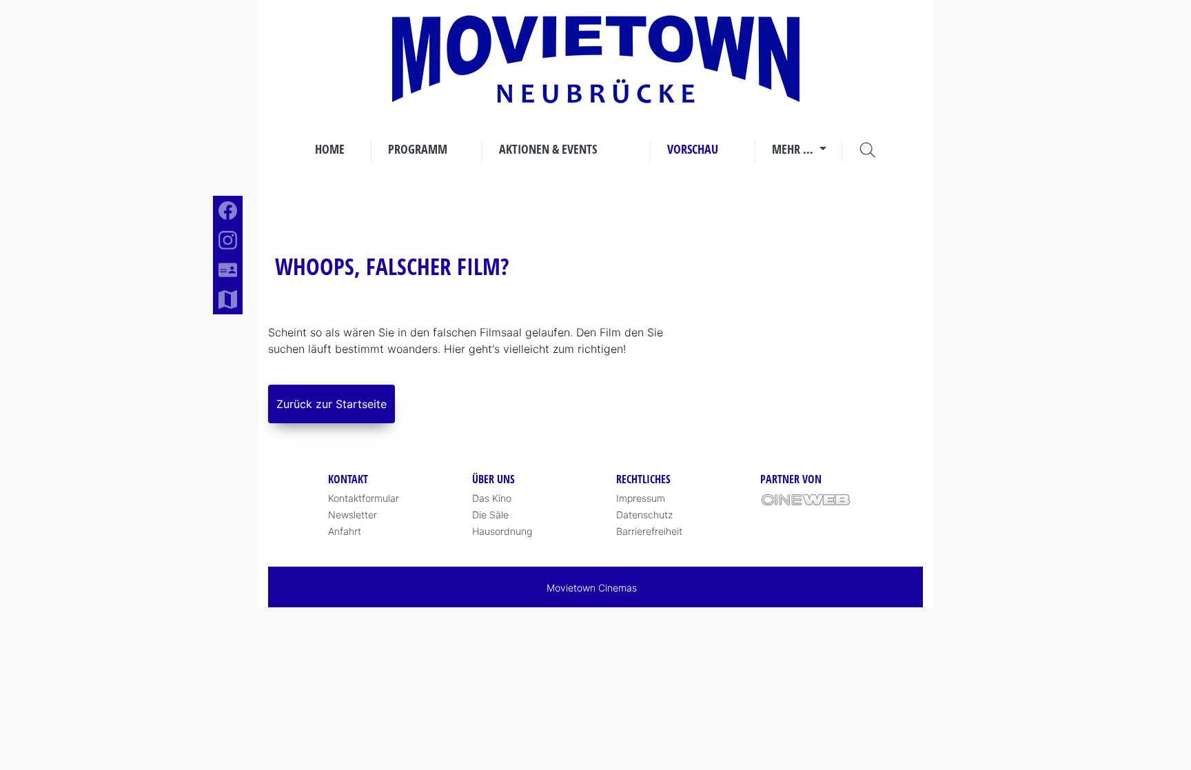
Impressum (640, 498)
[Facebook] (227, 210)
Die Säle (490, 514)
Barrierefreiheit (649, 531)
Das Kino (491, 498)
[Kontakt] (227, 270)
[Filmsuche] (868, 149)
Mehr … (794, 149)
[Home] (596, 59)
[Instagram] (227, 240)
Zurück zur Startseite (331, 404)
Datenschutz (644, 514)
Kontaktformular (363, 498)
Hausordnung (502, 531)
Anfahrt (344, 531)
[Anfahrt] (227, 299)
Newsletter (352, 514)
